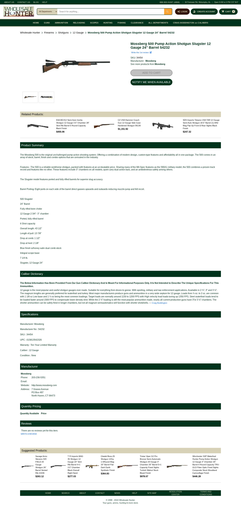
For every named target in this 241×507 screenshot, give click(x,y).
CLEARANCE (137, 23)
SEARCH (65, 493)
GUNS (47, 23)
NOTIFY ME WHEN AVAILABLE (151, 82)
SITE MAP (151, 493)
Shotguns (63, 32)
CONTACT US (23, 2)
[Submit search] (168, 12)
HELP (44, 2)
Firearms (49, 32)
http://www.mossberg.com (44, 385)
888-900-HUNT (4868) (170, 2)
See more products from (148, 64)
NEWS (117, 493)
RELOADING (79, 23)
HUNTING (108, 23)
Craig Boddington (159, 303)
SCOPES (94, 23)
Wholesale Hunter (30, 32)
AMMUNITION (61, 23)
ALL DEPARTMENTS (158, 23)
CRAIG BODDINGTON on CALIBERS (190, 23)
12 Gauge (78, 32)
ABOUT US (9, 2)
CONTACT (100, 493)
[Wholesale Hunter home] (18, 11)
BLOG (36, 2)
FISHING (122, 23)
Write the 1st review (140, 52)
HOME (36, 23)
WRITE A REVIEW (29, 434)
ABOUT (82, 493)
